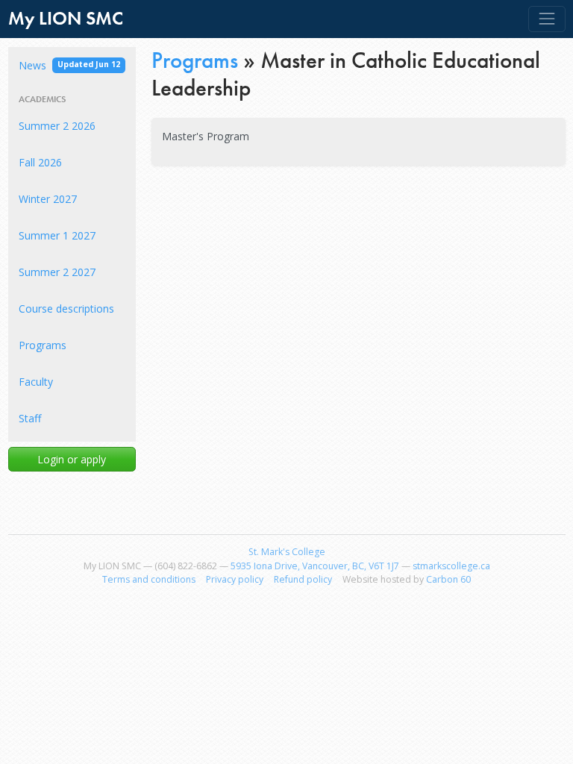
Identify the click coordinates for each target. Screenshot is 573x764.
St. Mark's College (286, 551)
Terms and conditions (148, 579)
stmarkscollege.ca (451, 566)
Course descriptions (66, 308)
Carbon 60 (448, 579)
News (69, 65)
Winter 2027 (48, 199)
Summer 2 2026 (57, 126)
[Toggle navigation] (546, 19)
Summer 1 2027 (57, 235)
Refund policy (303, 579)
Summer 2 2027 (57, 272)
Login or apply (71, 459)
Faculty (36, 382)
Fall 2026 (40, 162)
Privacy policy (234, 579)
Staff (30, 418)
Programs (42, 345)
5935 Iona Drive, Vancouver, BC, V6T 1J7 (315, 566)
